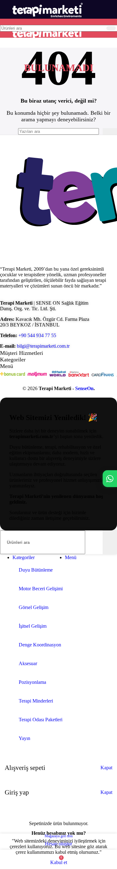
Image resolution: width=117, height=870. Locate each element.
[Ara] (111, 28)
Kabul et (58, 862)
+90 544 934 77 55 (37, 335)
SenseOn (84, 388)
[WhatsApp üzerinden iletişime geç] (110, 478)
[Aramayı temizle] (100, 28)
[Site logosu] (47, 20)
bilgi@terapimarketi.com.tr (43, 346)
